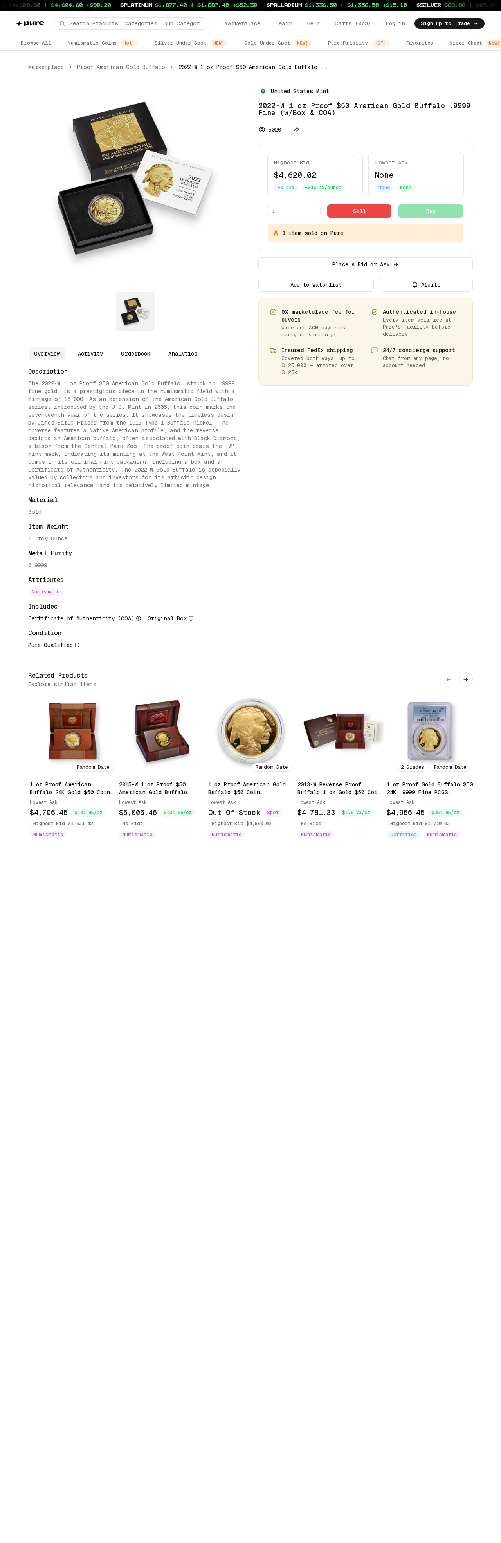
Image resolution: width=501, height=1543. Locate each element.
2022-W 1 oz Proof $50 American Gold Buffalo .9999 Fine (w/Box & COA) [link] (253, 67)
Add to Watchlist (316, 285)
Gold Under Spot (276, 43)
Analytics (183, 354)
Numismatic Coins (101, 43)
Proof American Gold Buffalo (121, 67)
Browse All (36, 43)
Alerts (431, 285)
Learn (283, 23)
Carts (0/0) (353, 23)
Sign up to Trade (445, 23)
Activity (90, 354)
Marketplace (242, 23)
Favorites (419, 43)
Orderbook (135, 354)
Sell (359, 211)
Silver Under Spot (189, 43)
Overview (47, 354)
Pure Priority (357, 43)
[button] (131, 23)
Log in (395, 23)
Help (313, 23)
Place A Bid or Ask (361, 264)
